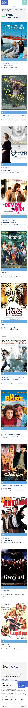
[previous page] (8, 657)
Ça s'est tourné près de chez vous (14, 9)
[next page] (20, 657)
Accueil (4, 9)
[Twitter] (10, 680)
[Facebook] (3, 680)
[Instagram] (6, 680)
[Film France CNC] (4, 2)
